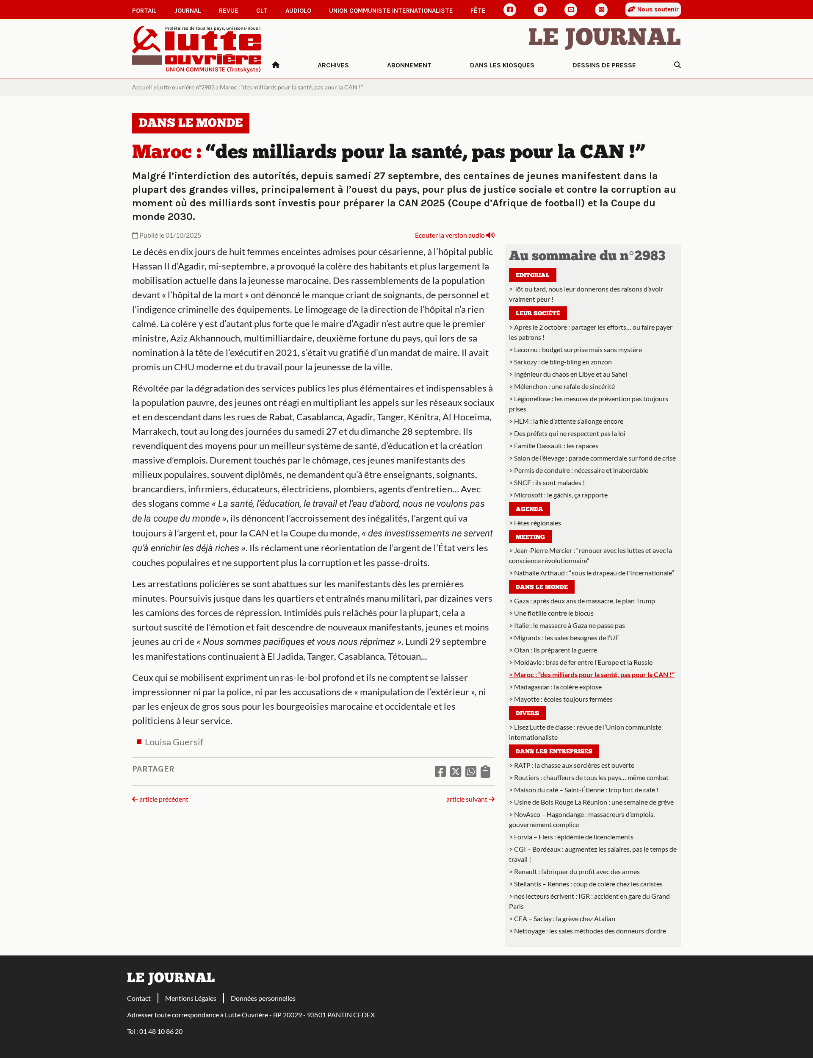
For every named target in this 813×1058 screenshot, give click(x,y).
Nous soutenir (657, 9)
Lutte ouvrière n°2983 (186, 87)
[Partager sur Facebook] (440, 771)
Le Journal (604, 39)
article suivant (467, 799)
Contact (139, 998)
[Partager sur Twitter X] (455, 771)
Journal (187, 10)
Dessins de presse (604, 65)
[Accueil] (275, 65)
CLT (262, 10)
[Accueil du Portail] (197, 48)
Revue (228, 10)
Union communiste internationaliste (391, 10)
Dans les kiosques (502, 65)
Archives (333, 65)
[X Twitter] (540, 9)
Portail (144, 10)
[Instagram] (601, 9)
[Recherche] (677, 65)
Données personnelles (263, 998)
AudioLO (298, 10)
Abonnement (409, 65)
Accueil (142, 87)
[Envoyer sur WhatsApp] (470, 771)
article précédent (163, 799)
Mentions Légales (190, 998)
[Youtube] (570, 9)
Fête (478, 10)
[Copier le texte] (485, 771)
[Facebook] (509, 9)
